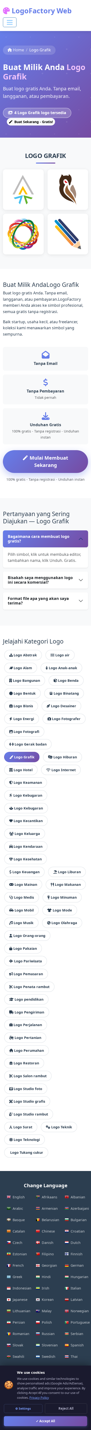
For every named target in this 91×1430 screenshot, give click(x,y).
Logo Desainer (63, 706)
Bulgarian (79, 1220)
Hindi (46, 1276)
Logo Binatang (66, 693)
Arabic (18, 1208)
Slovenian (50, 1345)
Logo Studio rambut (31, 1114)
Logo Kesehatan (28, 859)
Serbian (77, 1333)
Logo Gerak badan (31, 744)
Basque (19, 1220)
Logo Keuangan (26, 872)
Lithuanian (21, 1311)
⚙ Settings (23, 1408)
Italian (76, 1288)
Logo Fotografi (26, 731)
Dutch (76, 1242)
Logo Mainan (26, 884)
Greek (17, 1276)
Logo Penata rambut (32, 986)
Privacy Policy (39, 1397)
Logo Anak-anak (63, 668)
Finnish (77, 1254)
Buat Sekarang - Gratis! (33, 121)
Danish (47, 1242)
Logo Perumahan (29, 1050)
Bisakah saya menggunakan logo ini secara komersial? (40, 580)
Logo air (62, 655)
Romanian (21, 1333)
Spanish (77, 1345)
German (77, 1265)
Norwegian (79, 1311)
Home (18, 50)
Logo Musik (23, 922)
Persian (19, 1322)
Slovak (18, 1345)
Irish (45, 1288)
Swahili (18, 1356)
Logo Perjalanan (28, 1024)
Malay (46, 1311)
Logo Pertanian (28, 1037)
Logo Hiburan (65, 757)
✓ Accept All (45, 1421)
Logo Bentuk (25, 693)
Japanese (20, 1299)
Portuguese (79, 1322)
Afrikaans (49, 1197)
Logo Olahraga (64, 922)
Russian (48, 1333)
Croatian (78, 1231)
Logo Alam (23, 668)
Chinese (48, 1231)
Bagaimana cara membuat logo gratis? (38, 539)
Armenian (50, 1208)
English (19, 1197)
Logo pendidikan (29, 999)
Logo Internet (63, 770)
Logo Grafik (24, 757)
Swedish (48, 1356)
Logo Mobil (24, 910)
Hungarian (79, 1276)
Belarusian (50, 1220)
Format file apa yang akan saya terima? (38, 601)
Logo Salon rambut (30, 1076)
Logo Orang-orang (29, 935)
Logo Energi (23, 718)
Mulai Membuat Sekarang (49, 461)
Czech (17, 1242)
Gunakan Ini (25, 200)
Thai (74, 1356)
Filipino (48, 1254)
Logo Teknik (61, 1127)
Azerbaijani (79, 1208)
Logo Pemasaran (28, 974)
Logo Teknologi (27, 1139)
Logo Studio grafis (29, 1101)
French (18, 1265)
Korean (48, 1299)
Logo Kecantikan (28, 820)
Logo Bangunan (26, 680)
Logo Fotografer (66, 718)
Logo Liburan (69, 872)
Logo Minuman (64, 897)
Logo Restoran (26, 1063)
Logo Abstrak (25, 655)
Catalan (19, 1231)
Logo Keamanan (28, 782)
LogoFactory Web (41, 10)
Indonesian (21, 1288)
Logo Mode (62, 910)
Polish (47, 1322)
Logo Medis (24, 897)
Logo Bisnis (23, 706)
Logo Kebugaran (27, 795)
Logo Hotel (23, 770)
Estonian (20, 1254)
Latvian (77, 1299)
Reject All (66, 1408)
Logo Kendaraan (28, 846)
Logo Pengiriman (29, 1012)
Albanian (78, 1197)
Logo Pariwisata (28, 961)
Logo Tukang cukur (26, 1152)
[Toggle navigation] (10, 22)
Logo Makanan (68, 884)
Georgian (49, 1265)
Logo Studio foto (28, 1088)
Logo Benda (68, 680)
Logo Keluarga (27, 833)
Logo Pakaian (25, 948)
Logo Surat (22, 1127)
